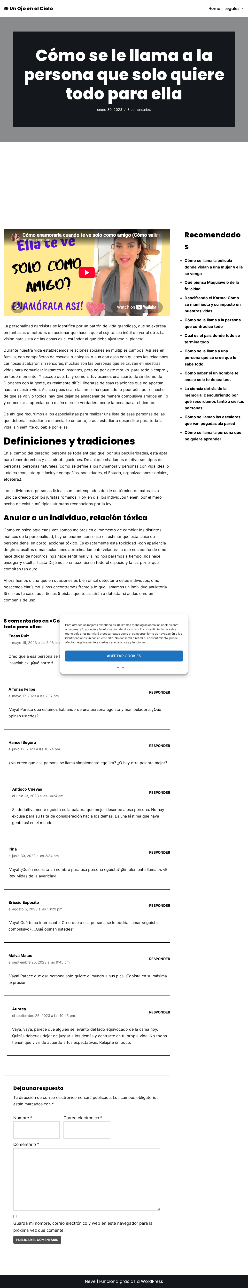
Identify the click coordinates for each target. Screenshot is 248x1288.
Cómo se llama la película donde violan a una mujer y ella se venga (214, 267)
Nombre (22, 1117)
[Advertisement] (124, 178)
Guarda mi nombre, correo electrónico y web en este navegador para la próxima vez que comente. (83, 1227)
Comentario (26, 1144)
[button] (243, 8)
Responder (159, 692)
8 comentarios (139, 109)
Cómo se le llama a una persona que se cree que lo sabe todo (210, 357)
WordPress (152, 1281)
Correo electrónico (82, 1117)
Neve (90, 1281)
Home (214, 8)
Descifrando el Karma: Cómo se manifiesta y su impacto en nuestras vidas (213, 304)
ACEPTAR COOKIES (124, 656)
